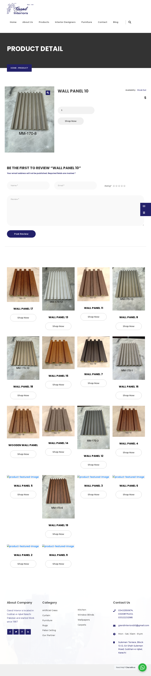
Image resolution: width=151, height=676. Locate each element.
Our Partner (48, 635)
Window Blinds (86, 614)
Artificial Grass (50, 610)
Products (44, 22)
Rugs (45, 625)
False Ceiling (49, 630)
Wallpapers (84, 619)
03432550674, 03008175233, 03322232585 (125, 614)
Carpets (82, 624)
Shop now (71, 121)
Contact (102, 22)
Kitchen (82, 609)
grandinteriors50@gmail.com (133, 625)
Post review (21, 233)
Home (13, 22)
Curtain (46, 615)
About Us (27, 22)
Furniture (86, 22)
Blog (115, 22)
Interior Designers (65, 22)
